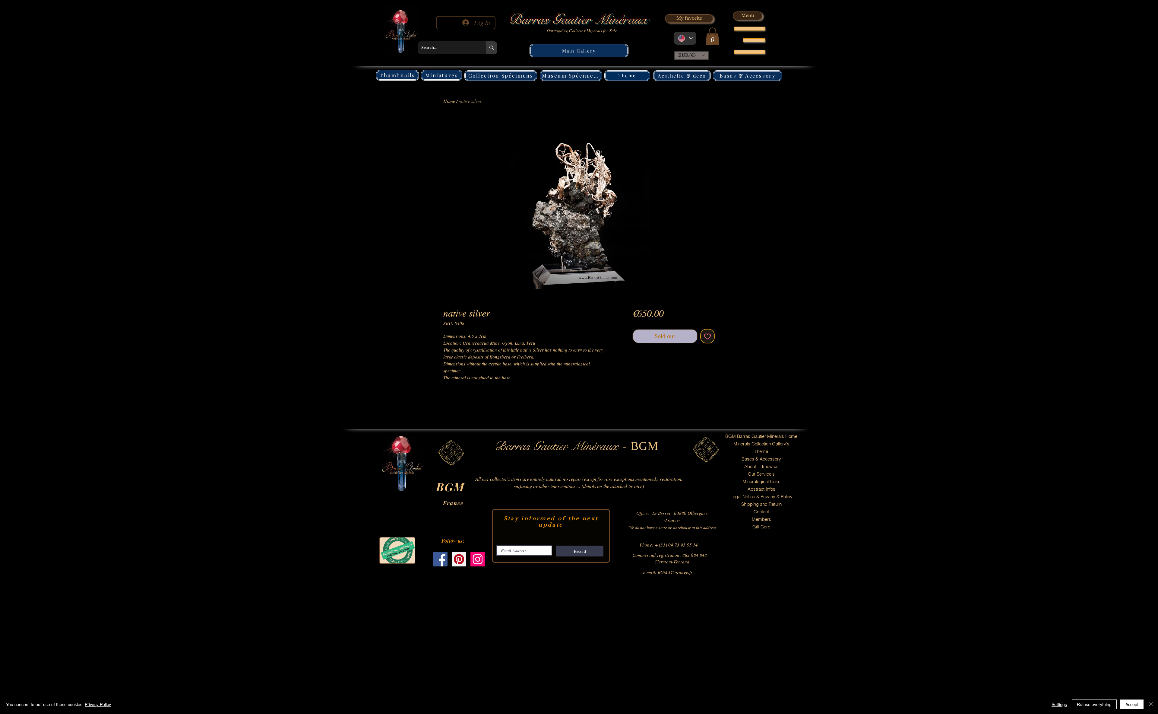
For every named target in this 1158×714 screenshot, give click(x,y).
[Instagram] (477, 559)
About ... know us (761, 466)
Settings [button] (1059, 704)
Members (761, 519)
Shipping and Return (761, 504)
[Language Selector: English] (685, 38)
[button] (712, 36)
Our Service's (761, 474)
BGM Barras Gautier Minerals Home (761, 436)
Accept (1131, 704)
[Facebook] (440, 559)
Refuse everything (1094, 704)
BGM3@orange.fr (675, 572)
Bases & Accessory (761, 459)
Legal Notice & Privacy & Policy (761, 496)
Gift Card (761, 527)
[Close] (1150, 704)
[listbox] (691, 55)
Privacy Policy (98, 704)
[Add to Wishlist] (707, 336)
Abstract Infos (761, 489)
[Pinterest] (459, 559)
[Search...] (491, 47)
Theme (761, 451)
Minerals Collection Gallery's (761, 444)
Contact (761, 512)
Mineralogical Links (761, 481)
